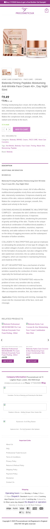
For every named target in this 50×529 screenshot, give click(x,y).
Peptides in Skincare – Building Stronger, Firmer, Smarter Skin (25, 412)
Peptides (14, 148)
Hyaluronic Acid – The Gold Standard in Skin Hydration (25, 429)
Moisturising (6, 148)
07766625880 (36, 383)
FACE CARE (28, 79)
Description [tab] (7, 166)
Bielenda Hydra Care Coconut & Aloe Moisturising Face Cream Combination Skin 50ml (37, 352)
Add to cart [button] (7, 361)
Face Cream (26, 146)
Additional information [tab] (12, 170)
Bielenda (13, 140)
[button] (3, 11)
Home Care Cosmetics (12, 79)
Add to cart (21, 129)
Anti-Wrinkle (10, 146)
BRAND (19, 140)
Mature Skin (41, 146)
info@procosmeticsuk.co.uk (14, 383)
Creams (38, 79)
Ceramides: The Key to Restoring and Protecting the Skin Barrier (25, 395)
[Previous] (5, 43)
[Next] (44, 43)
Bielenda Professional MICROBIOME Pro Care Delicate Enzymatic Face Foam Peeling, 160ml (11, 352)
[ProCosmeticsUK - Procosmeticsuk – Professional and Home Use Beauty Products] (25, 11)
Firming (33, 146)
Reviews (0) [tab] (6, 175)
